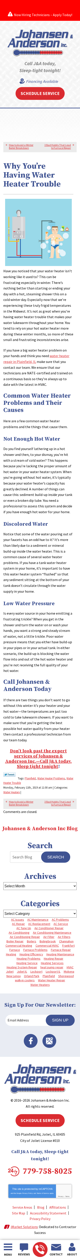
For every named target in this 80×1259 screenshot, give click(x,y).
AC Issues (17, 920)
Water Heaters (11, 792)
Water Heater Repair (51, 980)
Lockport (36, 971)
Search (55, 857)
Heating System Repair (22, 967)
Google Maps (49, 1041)
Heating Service (27, 963)
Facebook (31, 1041)
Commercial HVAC (47, 946)
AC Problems (60, 920)
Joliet (10, 971)
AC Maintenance (37, 920)
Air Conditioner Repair (49, 928)
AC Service (61, 924)
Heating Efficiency (31, 954)
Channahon (66, 941)
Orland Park (31, 976)
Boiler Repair (15, 941)
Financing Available (42, 81)
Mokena (69, 971)
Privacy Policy (27, 1193)
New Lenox (13, 976)
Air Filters (64, 937)
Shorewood (66, 976)
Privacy (61, 1196)
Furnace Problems (35, 950)
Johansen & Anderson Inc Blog (40, 829)
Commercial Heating (19, 946)
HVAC (70, 967)
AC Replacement (39, 924)
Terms (67, 1196)
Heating (11, 954)
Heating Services (52, 963)
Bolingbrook (48, 941)
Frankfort (68, 946)
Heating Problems (28, 959)
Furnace (14, 950)
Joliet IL (22, 971)
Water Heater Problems (51, 778)
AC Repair (18, 924)
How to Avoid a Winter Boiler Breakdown (21, 146)
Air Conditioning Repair (25, 937)
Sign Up (60, 1020)
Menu (8, 1255)
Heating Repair (53, 959)
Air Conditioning (19, 933)
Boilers (31, 941)
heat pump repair (51, 967)
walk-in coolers (25, 980)
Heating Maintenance (60, 954)
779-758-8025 (40, 1249)
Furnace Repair (61, 950)
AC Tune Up (23, 928)
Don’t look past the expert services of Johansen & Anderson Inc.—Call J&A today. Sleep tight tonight (38, 758)
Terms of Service (43, 1193)
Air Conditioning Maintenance (52, 933)
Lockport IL (53, 971)
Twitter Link (9, 774)
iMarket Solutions (24, 1227)
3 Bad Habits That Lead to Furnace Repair (57, 146)
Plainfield (30, 778)
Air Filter (48, 937)
